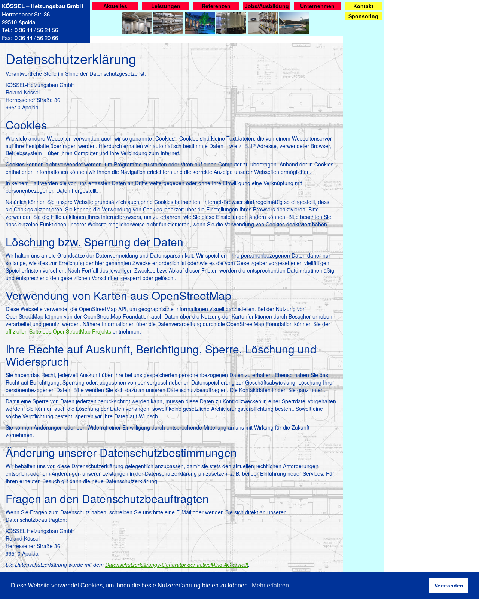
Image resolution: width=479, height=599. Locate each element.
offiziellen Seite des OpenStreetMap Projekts (58, 331)
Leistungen (165, 6)
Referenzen (216, 6)
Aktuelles (115, 6)
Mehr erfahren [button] (270, 585)
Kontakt (363, 6)
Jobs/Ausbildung (267, 6)
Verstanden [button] (448, 586)
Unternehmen (317, 6)
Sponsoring (363, 16)
